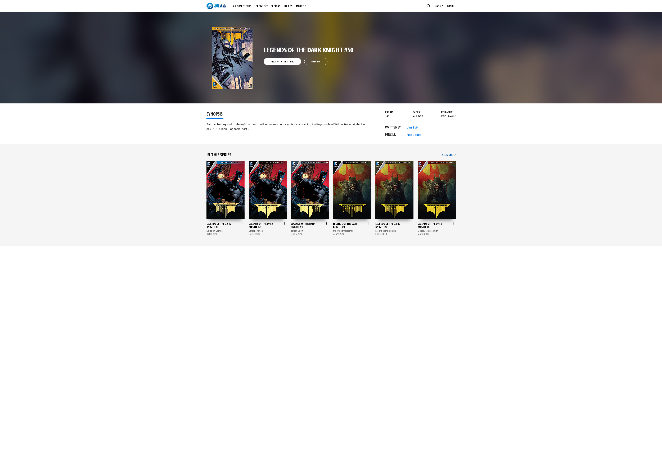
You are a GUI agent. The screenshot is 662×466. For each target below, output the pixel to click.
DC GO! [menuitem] (288, 6)
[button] (428, 6)
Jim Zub (412, 127)
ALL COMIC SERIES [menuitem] (242, 6)
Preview (316, 61)
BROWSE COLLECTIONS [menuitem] (268, 6)
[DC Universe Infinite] (216, 6)
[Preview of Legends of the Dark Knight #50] (232, 58)
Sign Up (438, 6)
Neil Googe (414, 134)
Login (450, 6)
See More (449, 155)
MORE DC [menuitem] (301, 6)
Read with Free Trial (282, 61)
